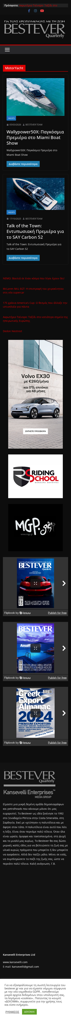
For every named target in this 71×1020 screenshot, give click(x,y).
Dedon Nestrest (12, 331)
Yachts (11, 118)
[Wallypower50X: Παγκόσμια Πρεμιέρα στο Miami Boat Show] (35, 97)
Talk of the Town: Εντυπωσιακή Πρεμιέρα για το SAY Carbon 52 (35, 231)
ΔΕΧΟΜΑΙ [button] (29, 1011)
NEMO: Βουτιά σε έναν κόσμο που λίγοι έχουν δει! (33, 278)
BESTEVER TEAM (33, 124)
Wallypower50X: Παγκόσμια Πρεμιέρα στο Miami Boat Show (35, 137)
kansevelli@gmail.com (25, 966)
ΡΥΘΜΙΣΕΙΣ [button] (12, 1011)
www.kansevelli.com (15, 962)
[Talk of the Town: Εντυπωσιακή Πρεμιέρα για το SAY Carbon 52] (35, 194)
